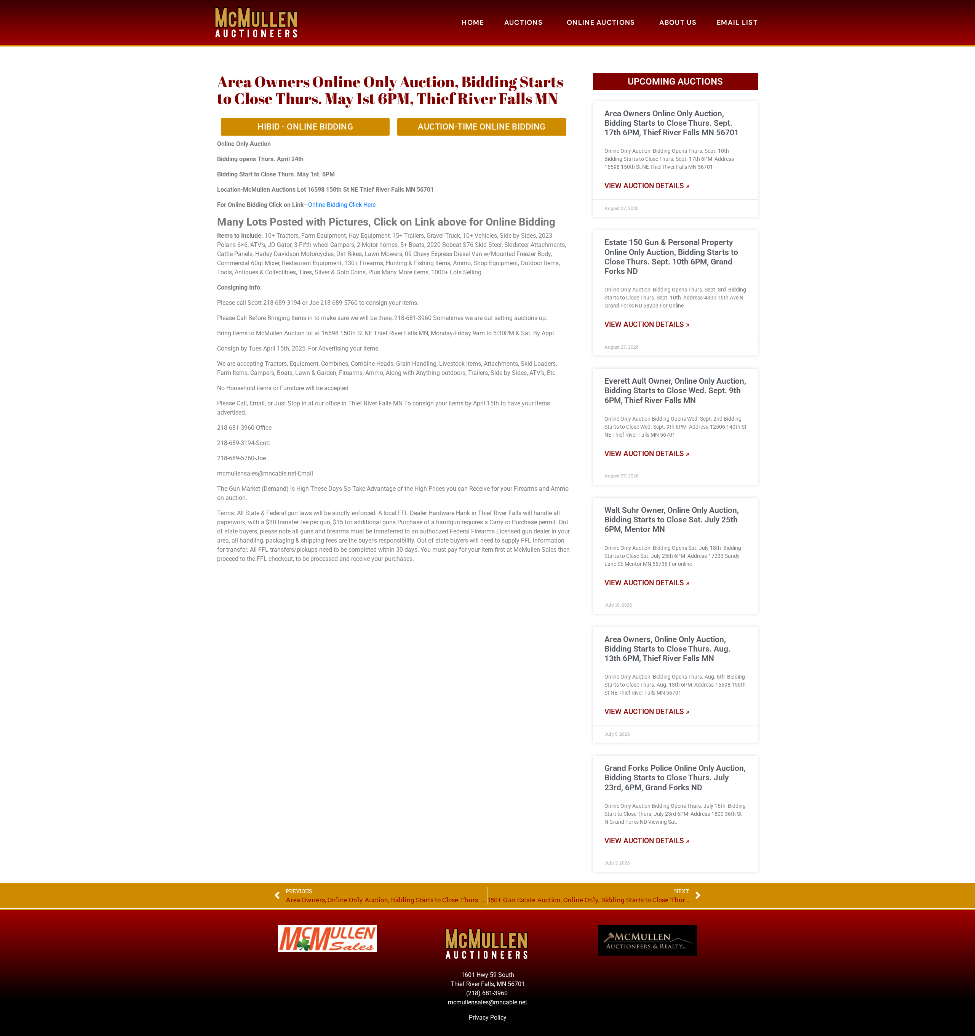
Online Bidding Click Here (342, 204)
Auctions (523, 22)
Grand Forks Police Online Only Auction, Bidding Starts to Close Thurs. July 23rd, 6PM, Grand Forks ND (675, 778)
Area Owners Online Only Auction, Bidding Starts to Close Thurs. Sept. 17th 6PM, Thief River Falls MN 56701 (671, 123)
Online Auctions (601, 22)
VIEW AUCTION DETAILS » (646, 185)
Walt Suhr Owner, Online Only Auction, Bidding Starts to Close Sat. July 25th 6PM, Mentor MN (671, 520)
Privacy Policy (488, 1017)
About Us (678, 22)
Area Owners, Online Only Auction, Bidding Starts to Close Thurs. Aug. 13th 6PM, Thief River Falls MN (667, 649)
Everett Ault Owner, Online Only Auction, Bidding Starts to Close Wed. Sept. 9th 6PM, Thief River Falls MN (675, 390)
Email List (737, 22)
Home (473, 22)
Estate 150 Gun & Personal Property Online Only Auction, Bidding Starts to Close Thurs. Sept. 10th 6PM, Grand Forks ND (671, 257)
